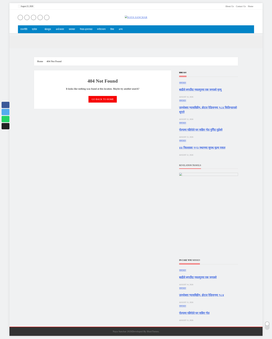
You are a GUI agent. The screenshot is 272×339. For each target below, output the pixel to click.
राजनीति (23, 29)
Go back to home (103, 99)
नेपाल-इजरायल (86, 29)
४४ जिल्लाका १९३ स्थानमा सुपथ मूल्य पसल (202, 147)
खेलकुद (48, 29)
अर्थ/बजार (60, 29)
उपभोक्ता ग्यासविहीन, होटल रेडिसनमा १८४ (201, 295)
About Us (229, 6)
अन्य (120, 29)
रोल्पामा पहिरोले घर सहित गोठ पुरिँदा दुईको (200, 129)
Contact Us (241, 6)
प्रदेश (34, 29)
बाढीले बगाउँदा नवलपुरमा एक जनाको (198, 277)
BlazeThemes (153, 331)
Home (250, 6)
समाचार (72, 29)
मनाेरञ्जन (101, 29)
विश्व (112, 29)
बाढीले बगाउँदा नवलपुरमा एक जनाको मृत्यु (200, 89)
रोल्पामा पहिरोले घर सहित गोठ (194, 313)
